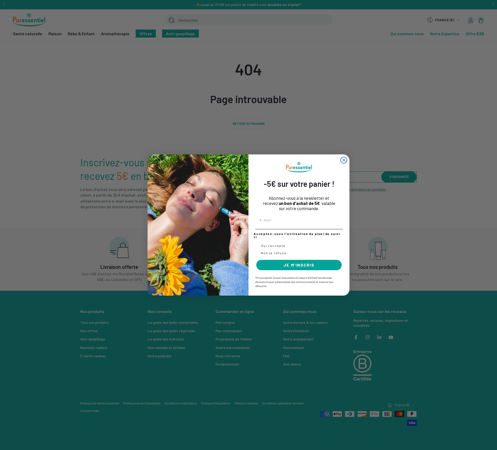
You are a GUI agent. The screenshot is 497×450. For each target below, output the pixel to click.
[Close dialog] (344, 160)
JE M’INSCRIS (299, 264)
